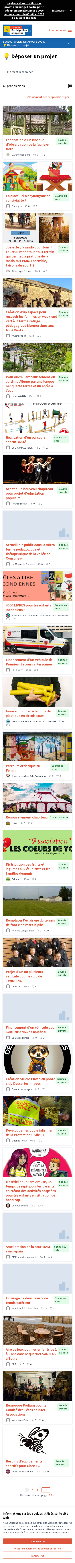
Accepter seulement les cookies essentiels (38, 1548)
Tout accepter (37, 1541)
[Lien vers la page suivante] (46, 1489)
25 (50, 1495)
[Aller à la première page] (28, 30)
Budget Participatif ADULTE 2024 (23, 41)
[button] (64, 86)
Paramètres (37, 1555)
